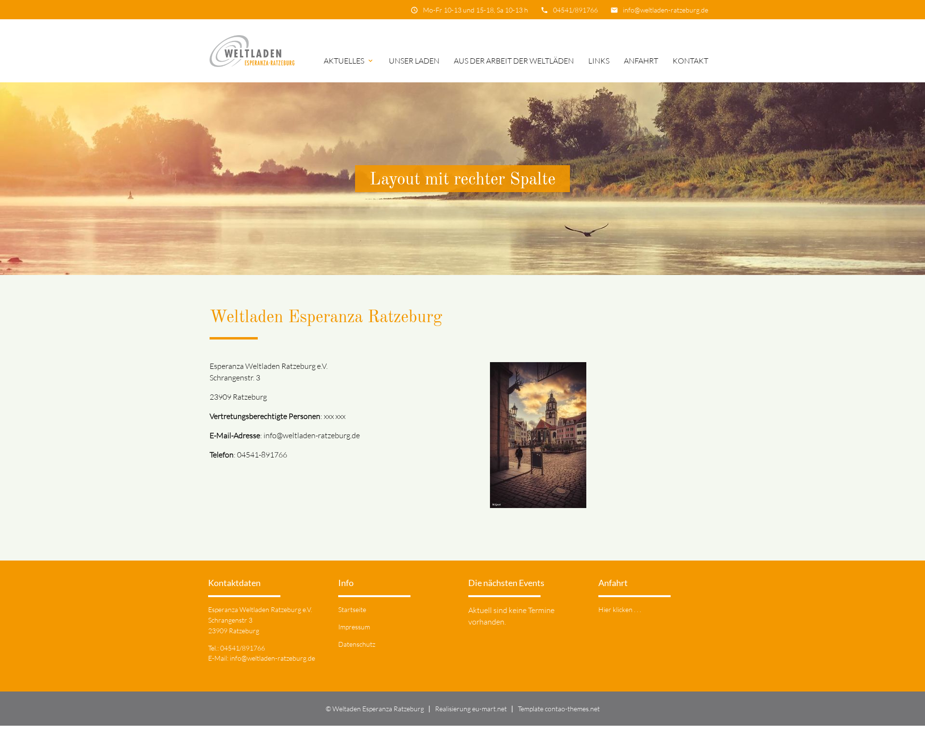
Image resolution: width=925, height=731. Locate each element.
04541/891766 (575, 10)
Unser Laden (414, 60)
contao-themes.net (572, 709)
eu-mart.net (489, 709)
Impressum (354, 627)
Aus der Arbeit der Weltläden (514, 60)
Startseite (352, 609)
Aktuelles (349, 60)
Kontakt (690, 60)
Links (598, 60)
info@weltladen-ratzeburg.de (665, 10)
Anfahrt (641, 60)
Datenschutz (356, 644)
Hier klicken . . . (619, 609)
